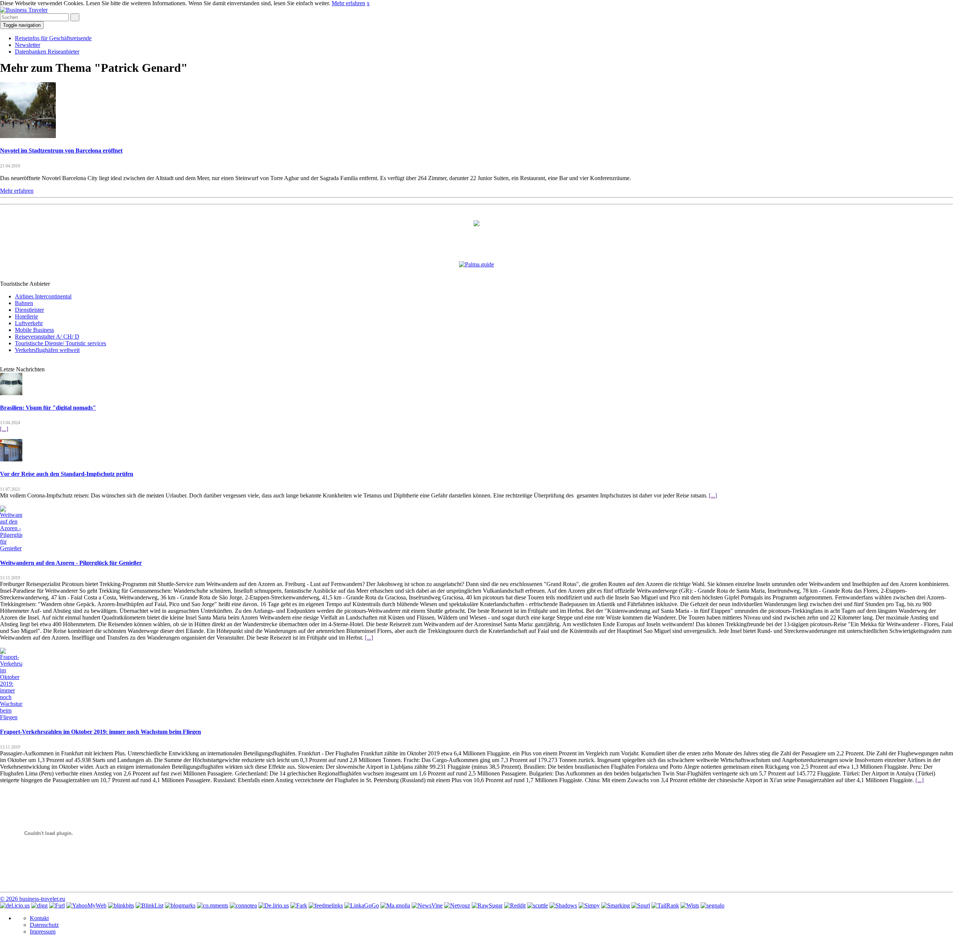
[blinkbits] (121, 905)
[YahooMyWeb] (86, 905)
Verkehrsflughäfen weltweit (47, 350)
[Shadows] (563, 905)
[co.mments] (212, 905)
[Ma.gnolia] (395, 905)
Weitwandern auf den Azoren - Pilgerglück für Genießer (71, 563)
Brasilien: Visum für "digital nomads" (48, 407)
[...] (4, 429)
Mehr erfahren (348, 3)
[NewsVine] (427, 905)
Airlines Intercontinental (43, 296)
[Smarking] (615, 905)
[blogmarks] (180, 905)
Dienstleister (29, 310)
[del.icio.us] (15, 905)
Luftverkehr (29, 323)
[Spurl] (640, 905)
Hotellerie (26, 316)
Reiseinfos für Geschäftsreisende (53, 38)
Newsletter (27, 45)
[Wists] (690, 905)
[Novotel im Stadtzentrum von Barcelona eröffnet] (28, 136)
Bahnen (24, 303)
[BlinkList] (149, 905)
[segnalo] (712, 905)
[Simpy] (589, 905)
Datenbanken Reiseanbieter (47, 51)
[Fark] (298, 905)
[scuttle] (537, 905)
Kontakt (39, 918)
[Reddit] (515, 905)
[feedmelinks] (326, 905)
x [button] (368, 3)
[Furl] (57, 905)
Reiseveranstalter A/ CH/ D (47, 336)
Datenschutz (44, 925)
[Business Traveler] (24, 10)
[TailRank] (665, 905)
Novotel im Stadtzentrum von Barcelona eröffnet (61, 150)
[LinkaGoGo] (361, 905)
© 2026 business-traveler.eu (32, 899)
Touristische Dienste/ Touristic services (60, 343)
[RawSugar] (487, 905)
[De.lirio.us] (273, 905)
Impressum (42, 931)
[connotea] (243, 905)
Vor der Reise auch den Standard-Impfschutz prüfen (66, 474)
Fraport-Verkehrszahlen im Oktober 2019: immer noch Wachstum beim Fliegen (100, 732)
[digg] (39, 905)
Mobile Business (34, 330)
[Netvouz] (457, 905)
